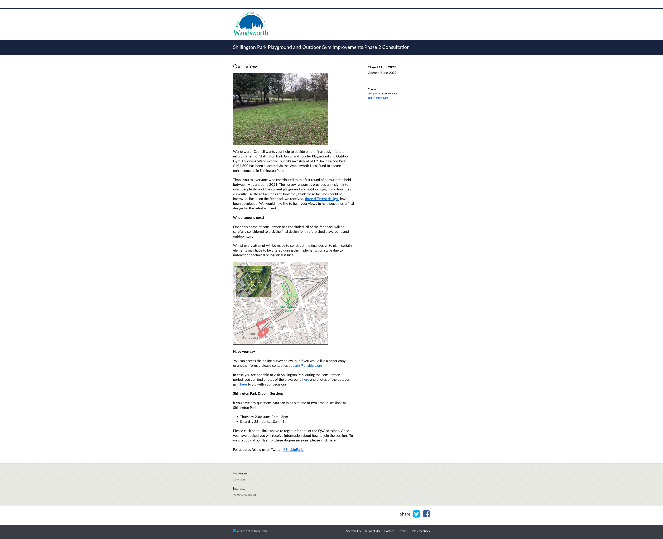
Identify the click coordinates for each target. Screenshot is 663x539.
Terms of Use (373, 530)
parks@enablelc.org (378, 97)
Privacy (402, 530)
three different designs (322, 198)
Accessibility (353, 530)
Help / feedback (420, 530)
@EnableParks (293, 449)
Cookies (389, 530)
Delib (264, 530)
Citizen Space (245, 530)
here (305, 379)
